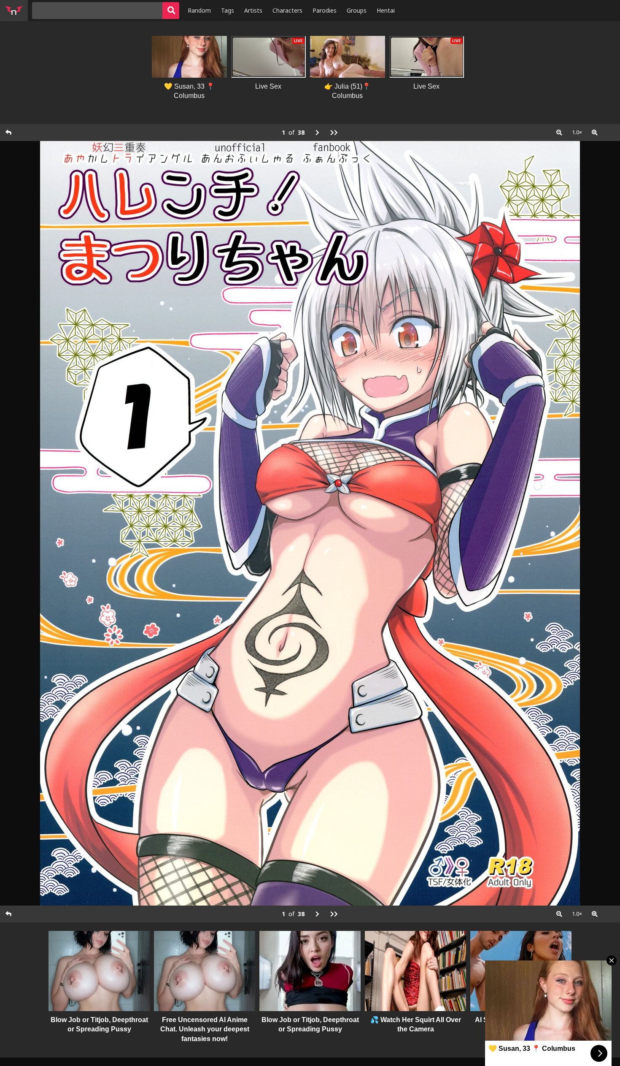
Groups (357, 10)
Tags (227, 10)
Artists (253, 10)
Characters (287, 10)
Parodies (325, 10)
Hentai (386, 10)
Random (199, 10)
